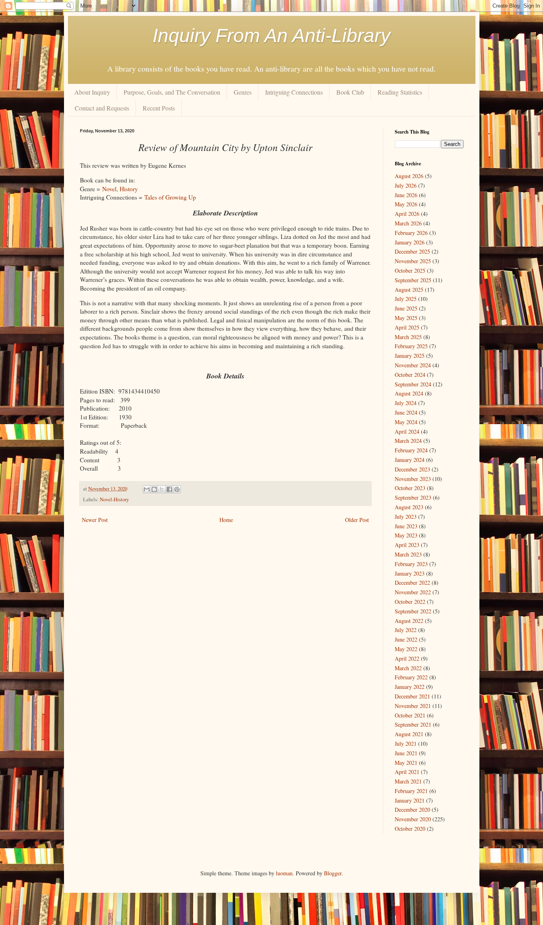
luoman (284, 873)
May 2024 (406, 422)
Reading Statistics (400, 92)
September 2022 (413, 611)
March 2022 (408, 668)
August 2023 (409, 507)
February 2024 (411, 450)
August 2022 (409, 620)
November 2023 (413, 479)
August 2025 (409, 289)
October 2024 (410, 374)
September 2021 (413, 724)
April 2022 (407, 658)
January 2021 (410, 800)
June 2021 (406, 753)
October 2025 (410, 270)
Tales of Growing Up (170, 197)
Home (226, 520)
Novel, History (120, 189)
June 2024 (406, 412)
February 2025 (411, 346)
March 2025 (408, 337)
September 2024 (413, 384)
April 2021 (407, 772)
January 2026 (410, 242)
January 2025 (410, 355)
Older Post (357, 520)
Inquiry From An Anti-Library (271, 35)
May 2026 (406, 204)
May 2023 (406, 535)
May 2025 (406, 318)
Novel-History (114, 499)
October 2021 (410, 715)
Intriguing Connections (294, 92)
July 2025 (406, 299)
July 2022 (406, 630)
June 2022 (406, 639)
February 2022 (411, 677)
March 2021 (408, 781)
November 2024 (413, 365)
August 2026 (409, 176)
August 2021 (409, 734)
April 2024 (407, 431)
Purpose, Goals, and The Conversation (172, 92)
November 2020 (413, 819)
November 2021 (413, 706)
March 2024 (408, 440)
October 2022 (410, 601)
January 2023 (410, 573)
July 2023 (406, 516)
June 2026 (406, 195)
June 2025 (406, 308)
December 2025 (412, 251)
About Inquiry (92, 92)
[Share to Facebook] (169, 489)
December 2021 (412, 696)
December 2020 (412, 809)
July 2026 (406, 185)
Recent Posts (159, 108)
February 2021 (411, 791)
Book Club (350, 92)
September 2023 (413, 497)
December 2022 (412, 582)
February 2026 (411, 233)
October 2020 (410, 828)
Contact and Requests (102, 108)
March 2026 (408, 223)
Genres (243, 92)
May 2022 (406, 649)
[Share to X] (162, 489)
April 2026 (407, 213)
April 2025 (407, 327)
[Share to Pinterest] (177, 489)
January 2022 (410, 686)
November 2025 (413, 261)
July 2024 (406, 403)
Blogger (332, 873)
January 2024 (410, 459)
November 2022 (413, 592)
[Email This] (147, 489)
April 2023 (407, 545)
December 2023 (412, 469)
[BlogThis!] (154, 489)
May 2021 (406, 762)
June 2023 (406, 526)
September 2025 (413, 280)
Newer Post (95, 520)
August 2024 (409, 393)
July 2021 (406, 743)
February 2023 (411, 564)
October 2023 (410, 488)
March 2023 (408, 554)
